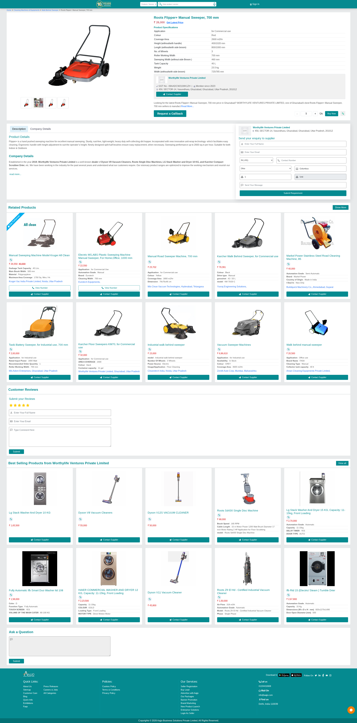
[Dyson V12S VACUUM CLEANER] (178, 488)
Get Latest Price (175, 22)
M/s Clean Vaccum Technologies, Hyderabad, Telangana (176, 286)
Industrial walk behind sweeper (166, 344)
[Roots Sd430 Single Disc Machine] (248, 488)
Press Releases (51, 686)
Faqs (25, 706)
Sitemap (27, 690)
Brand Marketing (188, 703)
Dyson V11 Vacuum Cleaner (165, 592)
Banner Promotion (189, 700)
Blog (25, 696)
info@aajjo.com (266, 695)
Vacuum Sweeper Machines (234, 344)
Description (19, 128)
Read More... (187, 106)
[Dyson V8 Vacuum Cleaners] (109, 488)
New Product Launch (190, 706)
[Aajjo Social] (316, 675)
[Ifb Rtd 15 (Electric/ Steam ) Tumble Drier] (317, 568)
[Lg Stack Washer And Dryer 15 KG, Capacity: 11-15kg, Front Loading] (317, 488)
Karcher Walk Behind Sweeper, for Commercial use (247, 256)
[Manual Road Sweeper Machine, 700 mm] (178, 233)
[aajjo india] (104, 4)
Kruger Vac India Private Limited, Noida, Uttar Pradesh (36, 281)
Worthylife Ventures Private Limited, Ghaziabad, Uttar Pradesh (109, 371)
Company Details (40, 128)
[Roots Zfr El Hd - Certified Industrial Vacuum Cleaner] (248, 568)
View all (342, 463)
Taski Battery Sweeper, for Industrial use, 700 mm (38, 344)
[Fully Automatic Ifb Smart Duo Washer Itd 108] (39, 568)
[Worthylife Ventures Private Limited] (161, 79)
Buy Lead (185, 690)
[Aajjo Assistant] (351, 710)
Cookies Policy (109, 686)
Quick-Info (28, 700)
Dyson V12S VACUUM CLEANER (168, 512)
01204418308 (265, 686)
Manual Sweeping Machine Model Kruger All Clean (39, 255)
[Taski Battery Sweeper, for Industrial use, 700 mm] (39, 322)
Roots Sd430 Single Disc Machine (237, 510)
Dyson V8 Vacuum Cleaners (95, 512)
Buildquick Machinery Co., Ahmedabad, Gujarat (309, 287)
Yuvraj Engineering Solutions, (232, 286)
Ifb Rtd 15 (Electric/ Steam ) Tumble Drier (310, 590)
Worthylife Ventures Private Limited (187, 78)
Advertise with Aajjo (189, 693)
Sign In (255, 4)
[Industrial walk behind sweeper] (178, 322)
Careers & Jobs (51, 690)
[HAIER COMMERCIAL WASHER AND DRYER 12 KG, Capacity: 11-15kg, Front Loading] (109, 568)
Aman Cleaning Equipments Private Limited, (308, 371)
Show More (340, 207)
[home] (28, 674)
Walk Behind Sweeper (50, 10)
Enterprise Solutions (190, 710)
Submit (16, 451)
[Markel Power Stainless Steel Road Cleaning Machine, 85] (317, 233)
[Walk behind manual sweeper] (317, 322)
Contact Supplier (41, 294)
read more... (15, 174)
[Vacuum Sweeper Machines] (248, 322)
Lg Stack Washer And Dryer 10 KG (29, 512)
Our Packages (187, 696)
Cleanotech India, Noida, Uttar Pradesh (167, 371)
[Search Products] (159, 4)
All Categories (50, 693)
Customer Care (30, 693)
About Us (27, 686)
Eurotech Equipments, (89, 282)
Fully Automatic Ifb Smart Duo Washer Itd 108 (36, 590)
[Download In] (284, 675)
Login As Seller (187, 713)
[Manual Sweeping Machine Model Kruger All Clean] (39, 233)
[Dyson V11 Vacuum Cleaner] (178, 568)
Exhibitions (28, 703)
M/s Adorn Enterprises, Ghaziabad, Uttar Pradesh (33, 371)
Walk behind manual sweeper (304, 344)
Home (9, 10)
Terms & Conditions (111, 690)
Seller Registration (189, 686)
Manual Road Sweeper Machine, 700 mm (172, 256)
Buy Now (331, 113)
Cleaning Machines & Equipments (27, 10)
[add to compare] (342, 113)
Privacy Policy (108, 693)
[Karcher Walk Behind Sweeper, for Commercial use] (248, 233)
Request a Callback (170, 113)
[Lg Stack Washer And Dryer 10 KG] (39, 488)
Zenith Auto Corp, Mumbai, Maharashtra (236, 371)
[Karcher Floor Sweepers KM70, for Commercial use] (109, 322)
